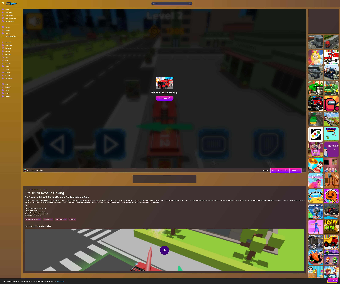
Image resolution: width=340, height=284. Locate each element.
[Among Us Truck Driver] (331, 103)
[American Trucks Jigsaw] (315, 103)
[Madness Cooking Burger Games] (315, 165)
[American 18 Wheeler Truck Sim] (315, 72)
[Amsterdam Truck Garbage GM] (315, 119)
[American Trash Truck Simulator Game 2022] (331, 88)
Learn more (60, 281)
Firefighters (48, 219)
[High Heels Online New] (315, 227)
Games (26, 189)
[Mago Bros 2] (331, 149)
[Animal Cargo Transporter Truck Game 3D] (331, 119)
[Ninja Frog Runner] (331, 134)
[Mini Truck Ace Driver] (331, 211)
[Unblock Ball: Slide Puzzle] (331, 180)
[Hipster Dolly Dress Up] (315, 149)
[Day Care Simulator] (315, 273)
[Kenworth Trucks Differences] (315, 242)
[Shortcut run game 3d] (315, 196)
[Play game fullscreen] (304, 170)
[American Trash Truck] (315, 88)
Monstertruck (61, 219)
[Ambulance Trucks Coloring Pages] (331, 57)
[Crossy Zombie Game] (331, 257)
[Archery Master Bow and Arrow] (331, 273)
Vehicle (72, 219)
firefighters (44, 189)
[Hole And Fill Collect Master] (315, 257)
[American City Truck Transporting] (331, 72)
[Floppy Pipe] (331, 227)
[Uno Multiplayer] (315, 134)
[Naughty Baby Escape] (331, 165)
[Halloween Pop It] (331, 196)
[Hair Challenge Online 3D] (315, 180)
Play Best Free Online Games (11, 3)
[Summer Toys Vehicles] (331, 242)
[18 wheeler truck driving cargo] (315, 42)
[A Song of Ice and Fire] (315, 57)
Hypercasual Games (35, 189)
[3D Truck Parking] (331, 42)
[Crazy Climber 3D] (315, 211)
